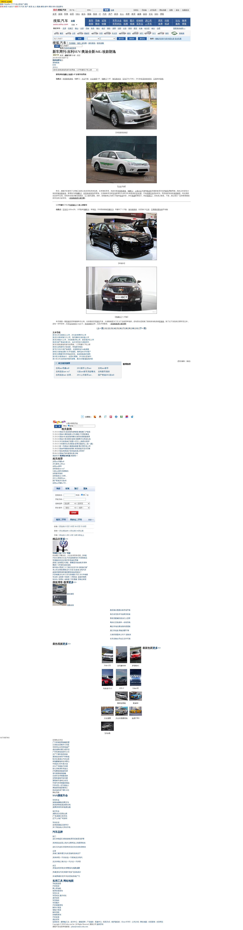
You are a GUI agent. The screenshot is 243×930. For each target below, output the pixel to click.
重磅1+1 (56, 565)
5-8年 (76, 535)
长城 (54, 876)
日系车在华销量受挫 (60, 776)
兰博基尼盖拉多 (157, 209)
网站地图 (162, 10)
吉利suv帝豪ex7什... (60, 483)
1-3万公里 (72, 531)
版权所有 (100, 924)
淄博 (114, 28)
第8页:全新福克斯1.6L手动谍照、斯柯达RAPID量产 (72, 352)
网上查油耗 (57, 888)
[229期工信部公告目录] (121, 129)
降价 (97, 24)
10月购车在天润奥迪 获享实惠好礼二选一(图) (76, 444)
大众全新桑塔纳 (121, 718)
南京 (153, 28)
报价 (125, 20)
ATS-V (121, 688)
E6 (95, 209)
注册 (112, 10)
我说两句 (59, 7)
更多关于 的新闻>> (65, 456)
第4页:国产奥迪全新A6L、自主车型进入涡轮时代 (71, 342)
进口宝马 (56, 847)
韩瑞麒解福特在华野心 (61, 761)
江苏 (62, 816)
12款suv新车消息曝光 (86, 372)
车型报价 (56, 900)
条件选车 (56, 898)
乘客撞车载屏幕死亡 (60, 788)
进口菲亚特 (64, 847)
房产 (26, 7)
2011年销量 (83, 575)
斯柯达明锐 (121, 703)
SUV (154, 33)
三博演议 (73, 577)
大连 (124, 28)
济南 (87, 28)
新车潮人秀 (57, 567)
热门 (54, 836)
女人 (34, 7)
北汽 (68, 570)
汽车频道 (72, 43)
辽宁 (54, 818)
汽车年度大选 (169, 39)
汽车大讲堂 (57, 558)
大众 (83, 79)
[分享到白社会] (105, 417)
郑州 (130, 28)
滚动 (177, 10)
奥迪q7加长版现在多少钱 (68, 453)
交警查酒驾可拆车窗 (60, 778)
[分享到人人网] (116, 417)
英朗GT (149, 196)
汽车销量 (56, 575)
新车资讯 (91, 43)
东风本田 (56, 857)
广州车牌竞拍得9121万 (61, 752)
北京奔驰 (56, 862)
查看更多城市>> (179, 28)
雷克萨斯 (81, 839)
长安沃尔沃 (73, 847)
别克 (121, 196)
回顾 (171, 10)
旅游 (145, 14)
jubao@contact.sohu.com (79, 927)
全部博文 (160, 922)
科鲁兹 (59, 805)
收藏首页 (185, 10)
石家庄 (70, 28)
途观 (70, 74)
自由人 (60, 827)
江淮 (155, 79)
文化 (151, 14)
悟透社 (61, 579)
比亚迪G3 (73, 205)
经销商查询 (57, 915)
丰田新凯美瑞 (68, 79)
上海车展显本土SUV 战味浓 (120, 635)
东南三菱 (56, 853)
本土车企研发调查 (59, 570)
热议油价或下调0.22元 (61, 790)
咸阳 (54, 814)
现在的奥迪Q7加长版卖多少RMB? (72, 451)
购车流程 (56, 912)
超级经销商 (57, 572)
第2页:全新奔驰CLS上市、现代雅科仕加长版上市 (71, 337)
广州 (62, 818)
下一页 (143, 328)
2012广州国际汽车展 (60, 766)
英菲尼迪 (74, 839)
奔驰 (63, 807)
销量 (104, 24)
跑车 (167, 33)
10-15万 (77, 526)
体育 (5, 7)
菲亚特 (59, 807)
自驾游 (55, 825)
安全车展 (178, 39)
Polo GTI (107, 665)
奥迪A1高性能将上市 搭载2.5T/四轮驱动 (74, 434)
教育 (133, 14)
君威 (133, 196)
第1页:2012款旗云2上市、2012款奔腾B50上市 (69, 335)
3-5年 (71, 535)
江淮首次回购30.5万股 (61, 745)
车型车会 (56, 800)
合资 (54, 851)
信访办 (55, 579)
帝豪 (54, 872)
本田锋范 (177, 193)
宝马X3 (65, 209)
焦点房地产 (19, 4)
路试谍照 (70, 594)
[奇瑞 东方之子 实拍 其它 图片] (121, 260)
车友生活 (56, 822)
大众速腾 (107, 718)
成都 (58, 816)
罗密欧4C (135, 666)
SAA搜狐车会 (60, 795)
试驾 (104, 20)
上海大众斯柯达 (69, 843)
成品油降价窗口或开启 (61, 749)
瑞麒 (74, 868)
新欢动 (118, 79)
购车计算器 (57, 907)
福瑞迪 (55, 802)
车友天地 (67, 827)
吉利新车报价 (104, 372)
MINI (150, 79)
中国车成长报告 (65, 565)
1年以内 (62, 535)
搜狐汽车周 (159, 39)
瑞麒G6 (86, 209)
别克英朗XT (89, 324)
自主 (54, 866)
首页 (55, 14)
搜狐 (1, 4)
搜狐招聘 (82, 922)
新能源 (181, 33)
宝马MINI (73, 324)
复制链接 (56, 63)
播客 (42, 7)
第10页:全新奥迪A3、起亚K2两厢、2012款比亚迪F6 (72, 356)
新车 (91, 20)
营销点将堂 (82, 579)
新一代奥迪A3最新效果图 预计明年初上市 (75, 446)
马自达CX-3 (107, 688)
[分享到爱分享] (132, 417)
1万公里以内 (63, 531)
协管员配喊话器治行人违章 (120, 618)
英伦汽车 (60, 872)
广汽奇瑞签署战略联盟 (61, 742)
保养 (160, 24)
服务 (178, 24)
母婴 (128, 14)
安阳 (62, 814)
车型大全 (117, 20)
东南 (74, 876)
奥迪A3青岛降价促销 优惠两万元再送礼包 (75, 439)
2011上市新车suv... (85, 375)
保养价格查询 (58, 891)
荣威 (58, 876)
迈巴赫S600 (121, 666)
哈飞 (72, 872)
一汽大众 (70, 862)
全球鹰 (66, 868)
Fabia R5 (136, 688)
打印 (54, 65)
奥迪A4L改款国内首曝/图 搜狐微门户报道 (74, 432)
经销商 (139, 20)
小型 (73, 33)
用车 (160, 20)
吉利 (58, 868)
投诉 (167, 24)
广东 (54, 816)
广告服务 (90, 922)
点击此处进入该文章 (77, 198)
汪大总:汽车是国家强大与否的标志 (74, 558)
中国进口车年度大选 (60, 764)
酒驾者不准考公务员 (60, 781)
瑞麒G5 (104, 79)
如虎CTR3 (135, 718)
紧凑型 (86, 33)
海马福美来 (132, 209)
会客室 (61, 577)
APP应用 (153, 10)
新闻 (60, 14)
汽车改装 (56, 917)
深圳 (65, 818)
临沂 (103, 28)
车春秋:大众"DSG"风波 (61, 553)
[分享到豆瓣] (121, 417)
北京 (58, 814)
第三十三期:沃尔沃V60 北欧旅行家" (74, 567)
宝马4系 (107, 733)
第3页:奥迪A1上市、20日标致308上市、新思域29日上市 (73, 340)
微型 (61, 33)
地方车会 (56, 811)
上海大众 (138, 191)
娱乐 (11, 7)
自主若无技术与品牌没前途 (120, 614)
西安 (135, 28)
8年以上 (81, 535)
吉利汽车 (82, 570)
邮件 (46, 7)
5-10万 (71, 526)
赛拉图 (68, 807)
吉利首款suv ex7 (63, 372)
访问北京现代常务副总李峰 (68, 560)
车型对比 (117, 24)
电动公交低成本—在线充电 (120, 622)
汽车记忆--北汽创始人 (61, 785)
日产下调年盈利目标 (60, 754)
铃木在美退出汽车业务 (61, 759)
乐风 (69, 805)
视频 (38, 7)
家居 (30, 7)
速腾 (54, 807)
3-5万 (67, 526)
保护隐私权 (115, 922)
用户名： (72, 10)
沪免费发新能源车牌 (60, 771)
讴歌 (68, 839)
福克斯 (64, 805)
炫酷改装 (70, 605)
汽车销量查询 (58, 905)
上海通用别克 (80, 843)
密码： (89, 10)
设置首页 (56, 922)
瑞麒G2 (66, 74)
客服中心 (98, 922)
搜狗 (26, 4)
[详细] (84, 555)
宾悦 (161, 79)
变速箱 (102, 209)
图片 (132, 20)
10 (133, 328)
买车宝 (139, 24)
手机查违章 (57, 884)
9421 (67, 825)
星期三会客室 (58, 563)
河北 (65, 816)
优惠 (125, 24)
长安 (72, 570)
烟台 (98, 28)
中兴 (65, 876)
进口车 (148, 20)
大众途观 (93, 79)
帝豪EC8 (110, 209)
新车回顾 (100, 43)
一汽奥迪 (72, 857)
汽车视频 (73, 579)
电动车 (149, 191)
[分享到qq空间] (100, 417)
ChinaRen (7, 4)
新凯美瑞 (59, 74)
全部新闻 (151, 922)
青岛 (92, 28)
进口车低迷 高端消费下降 (119, 630)
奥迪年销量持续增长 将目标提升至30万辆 (74, 449)
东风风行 (77, 872)
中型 (101, 33)
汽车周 (66, 48)
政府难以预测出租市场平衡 (120, 610)
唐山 (76, 28)
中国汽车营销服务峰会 (61, 783)
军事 (66, 14)
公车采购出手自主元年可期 (120, 639)
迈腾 (63, 802)
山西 (65, 814)
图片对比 (63, 896)
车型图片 (56, 903)
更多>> (91, 520)
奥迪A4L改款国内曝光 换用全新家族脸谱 (74, 437)
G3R (147, 209)
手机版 (144, 10)
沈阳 (119, 28)
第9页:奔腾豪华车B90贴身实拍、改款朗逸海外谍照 (71, 354)
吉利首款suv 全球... (64, 375)
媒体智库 (72, 48)
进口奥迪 (63, 839)
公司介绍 (135, 922)
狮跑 (60, 802)
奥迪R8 (135, 703)
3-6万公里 (80, 531)
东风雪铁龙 (81, 847)
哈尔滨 (146, 28)
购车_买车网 (82, 43)
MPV (141, 33)
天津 (64, 28)
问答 (167, 20)
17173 (13, 4)
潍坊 (108, 28)
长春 (140, 28)
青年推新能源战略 (59, 773)
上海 (58, 818)
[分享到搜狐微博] (95, 417)
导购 (97, 20)
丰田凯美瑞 (122, 191)
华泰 (62, 868)
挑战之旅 (61, 825)
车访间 (55, 577)
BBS (54, 7)
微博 (184, 20)
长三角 (55, 827)
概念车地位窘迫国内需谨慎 (120, 626)
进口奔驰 (56, 839)
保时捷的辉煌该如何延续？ (71, 572)
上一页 (100, 328)
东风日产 (77, 853)
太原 (82, 28)
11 (137, 328)
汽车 (22, 7)
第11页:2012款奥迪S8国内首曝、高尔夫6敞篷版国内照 (73, 359)
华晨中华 (67, 872)
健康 (139, 14)
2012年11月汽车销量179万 (69, 575)
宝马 (114, 193)
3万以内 (62, 526)
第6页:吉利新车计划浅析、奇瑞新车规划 (68, 347)
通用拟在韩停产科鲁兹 (61, 757)
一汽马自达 (64, 857)
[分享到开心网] (111, 417)
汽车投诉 (56, 886)
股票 (95, 14)
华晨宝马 (150, 193)
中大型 (114, 33)
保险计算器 (57, 910)
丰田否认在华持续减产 (61, 747)
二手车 (148, 24)
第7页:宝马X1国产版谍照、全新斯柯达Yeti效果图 (71, 349)
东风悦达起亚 (58, 843)
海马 (114, 79)
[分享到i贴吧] (127, 417)
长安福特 (70, 853)
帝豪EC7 (62, 205)
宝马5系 (139, 193)
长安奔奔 (144, 79)
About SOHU (126, 922)
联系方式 (106, 922)
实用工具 (58, 880)
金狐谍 (66, 579)
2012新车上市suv (84, 368)
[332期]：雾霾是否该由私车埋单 (75, 563)
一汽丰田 (77, 862)
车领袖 (55, 560)
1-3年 (67, 535)
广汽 (78, 876)
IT (19, 7)
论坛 (178, 20)
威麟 (78, 868)
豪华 (129, 33)
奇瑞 (92, 209)
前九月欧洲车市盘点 (60, 769)
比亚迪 (76, 570)
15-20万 (83, 526)
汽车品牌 (58, 831)
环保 (67, 321)
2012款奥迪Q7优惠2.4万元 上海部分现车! (74, 441)
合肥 (158, 28)
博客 (50, 7)
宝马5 (124, 79)
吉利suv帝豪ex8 (62, 368)
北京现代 (79, 857)
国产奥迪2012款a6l (106, 375)
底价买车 (56, 919)
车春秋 (66, 577)
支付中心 (74, 922)
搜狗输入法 (65, 922)
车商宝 (136, 10)
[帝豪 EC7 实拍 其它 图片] (121, 313)
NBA (78, 14)
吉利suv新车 (103, 368)
